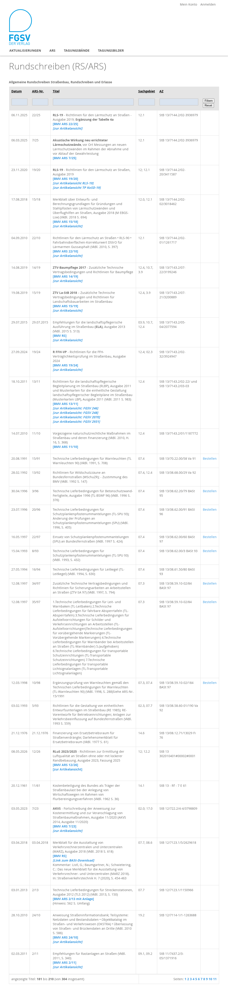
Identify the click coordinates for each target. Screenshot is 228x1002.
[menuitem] (25, 50)
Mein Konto (188, 4)
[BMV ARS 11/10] (65, 447)
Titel (56, 91)
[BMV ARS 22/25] (65, 124)
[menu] (114, 50)
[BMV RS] (60, 335)
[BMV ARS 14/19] (65, 276)
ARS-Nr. (38, 91)
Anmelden (208, 4)
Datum (16, 91)
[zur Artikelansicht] (67, 769)
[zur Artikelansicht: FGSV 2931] (76, 421)
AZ (161, 91)
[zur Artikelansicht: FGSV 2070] (76, 417)
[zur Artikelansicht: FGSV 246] (75, 408)
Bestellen (210, 458)
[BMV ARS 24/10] (65, 937)
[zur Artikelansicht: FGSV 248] (75, 413)
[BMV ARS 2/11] (64, 962)
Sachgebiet (146, 91)
